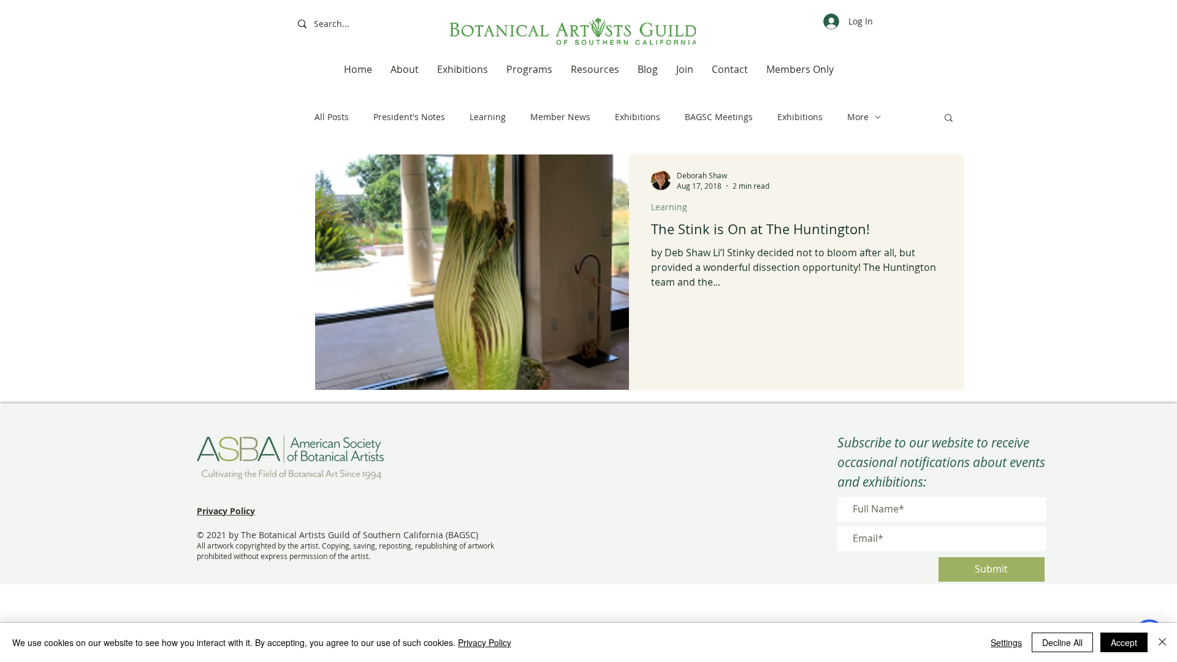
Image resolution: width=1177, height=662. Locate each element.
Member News (560, 117)
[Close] (1162, 642)
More (858, 117)
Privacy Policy (484, 642)
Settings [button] (1006, 642)
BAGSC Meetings (719, 117)
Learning (488, 117)
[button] (948, 118)
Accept (1124, 642)
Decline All (1062, 642)
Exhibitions (637, 117)
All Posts (331, 117)
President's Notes (409, 117)
